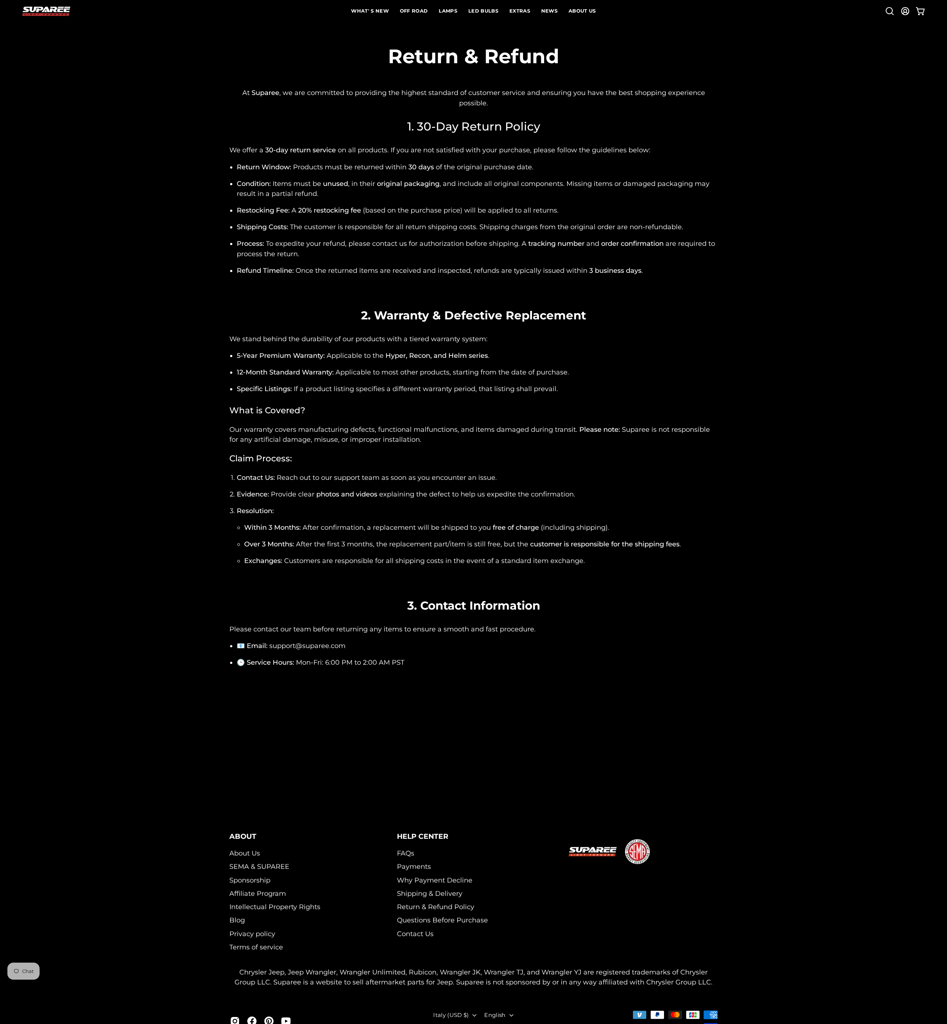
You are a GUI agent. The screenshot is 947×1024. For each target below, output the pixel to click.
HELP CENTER (422, 836)
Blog (237, 920)
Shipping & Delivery (429, 893)
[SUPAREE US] (46, 11)
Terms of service (256, 947)
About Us (244, 853)
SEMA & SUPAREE (259, 867)
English (494, 1014)
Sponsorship (249, 880)
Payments (414, 867)
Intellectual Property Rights (274, 907)
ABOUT (242, 836)
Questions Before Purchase (442, 920)
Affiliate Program (257, 893)
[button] (889, 11)
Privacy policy (252, 933)
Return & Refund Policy (435, 907)
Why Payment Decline (434, 880)
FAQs (405, 853)
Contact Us (415, 933)
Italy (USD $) (451, 1014)
